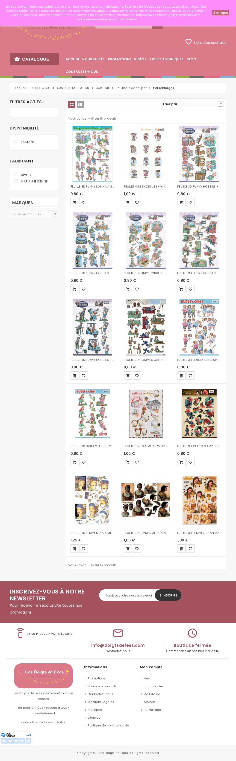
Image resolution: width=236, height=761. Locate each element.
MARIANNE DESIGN (34, 181)
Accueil (20, 88)
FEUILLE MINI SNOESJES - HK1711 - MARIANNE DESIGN (146, 186)
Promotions (97, 678)
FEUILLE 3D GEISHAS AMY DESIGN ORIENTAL (199, 446)
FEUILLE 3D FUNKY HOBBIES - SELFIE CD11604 (199, 186)
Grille (71, 104)
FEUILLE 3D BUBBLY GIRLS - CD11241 (93, 446)
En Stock (27, 142)
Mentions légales (101, 702)
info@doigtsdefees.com (118, 645)
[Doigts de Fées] (49, 27)
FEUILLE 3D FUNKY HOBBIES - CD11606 (146, 273)
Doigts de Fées (116, 753)
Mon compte (151, 667)
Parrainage (152, 710)
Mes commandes (154, 682)
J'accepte (220, 13)
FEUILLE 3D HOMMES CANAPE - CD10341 (146, 360)
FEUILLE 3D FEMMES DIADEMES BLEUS (93, 533)
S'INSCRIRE (168, 595)
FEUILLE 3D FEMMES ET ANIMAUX (199, 533)
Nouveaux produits (102, 686)
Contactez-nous (100, 694)
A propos (95, 710)
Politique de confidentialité (108, 725)
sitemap (94, 717)
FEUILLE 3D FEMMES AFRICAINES (146, 533)
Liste (80, 104)
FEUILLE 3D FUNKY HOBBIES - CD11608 (93, 360)
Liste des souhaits (205, 41)
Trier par (169, 104)
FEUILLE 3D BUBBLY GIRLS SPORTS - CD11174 (199, 360)
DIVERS (26, 175)
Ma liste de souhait (152, 698)
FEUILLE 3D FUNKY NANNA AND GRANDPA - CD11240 (93, 186)
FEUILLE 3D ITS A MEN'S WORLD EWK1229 (146, 446)
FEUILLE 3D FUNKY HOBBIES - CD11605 (93, 273)
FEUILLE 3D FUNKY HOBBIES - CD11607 (199, 273)
